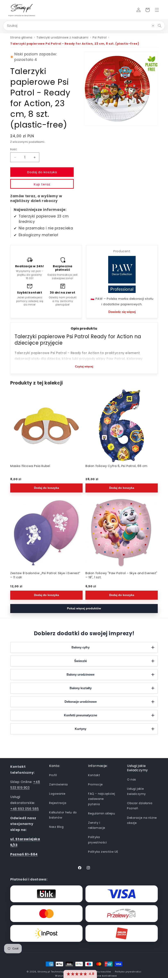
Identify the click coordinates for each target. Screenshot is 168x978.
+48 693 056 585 (24, 808)
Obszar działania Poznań (139, 805)
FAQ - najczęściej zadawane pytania (101, 799)
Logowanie (57, 794)
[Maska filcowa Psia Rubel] (46, 425)
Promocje (95, 784)
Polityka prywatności (97, 839)
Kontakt (94, 775)
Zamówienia (58, 784)
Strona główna (21, 37)
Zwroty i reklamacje (96, 825)
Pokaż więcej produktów (84, 608)
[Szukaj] (159, 25)
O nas (131, 779)
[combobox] (84, 26)
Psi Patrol (100, 37)
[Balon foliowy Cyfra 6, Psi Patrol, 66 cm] (121, 425)
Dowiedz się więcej (122, 312)
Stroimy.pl (43, 971)
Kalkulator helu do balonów (63, 815)
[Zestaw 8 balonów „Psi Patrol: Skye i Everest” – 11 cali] (46, 533)
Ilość (13, 149)
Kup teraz (42, 184)
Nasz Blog (56, 827)
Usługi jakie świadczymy (136, 791)
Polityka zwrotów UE (103, 852)
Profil (53, 775)
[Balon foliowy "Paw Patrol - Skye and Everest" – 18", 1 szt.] (121, 533)
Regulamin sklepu (101, 813)
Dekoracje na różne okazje (142, 820)
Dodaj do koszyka (46, 488)
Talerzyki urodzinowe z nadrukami (62, 37)
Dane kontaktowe (106, 975)
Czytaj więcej (84, 366)
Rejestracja (57, 803)
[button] (156, 9)
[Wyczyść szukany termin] (153, 25)
